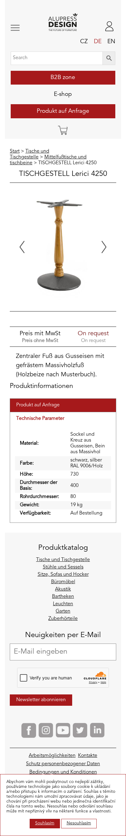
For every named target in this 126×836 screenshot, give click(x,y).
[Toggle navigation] (20, 27)
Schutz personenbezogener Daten (63, 764)
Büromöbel (63, 582)
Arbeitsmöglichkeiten (52, 755)
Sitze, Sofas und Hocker (63, 574)
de (98, 42)
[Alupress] (63, 22)
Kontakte (87, 755)
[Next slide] (104, 247)
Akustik (63, 589)
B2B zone (62, 77)
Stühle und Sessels (63, 567)
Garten (63, 611)
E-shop (63, 94)
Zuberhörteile (63, 618)
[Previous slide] (22, 247)
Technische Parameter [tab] (40, 418)
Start (15, 151)
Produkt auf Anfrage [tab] (38, 405)
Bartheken (63, 596)
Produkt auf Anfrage (63, 111)
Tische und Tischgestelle (63, 559)
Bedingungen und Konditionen (63, 772)
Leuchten (63, 604)
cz (84, 42)
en (111, 42)
